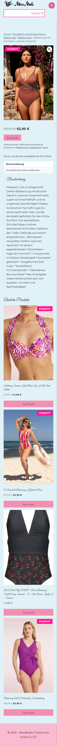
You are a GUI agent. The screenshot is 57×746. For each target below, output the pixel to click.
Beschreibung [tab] (15, 164)
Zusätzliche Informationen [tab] (23, 170)
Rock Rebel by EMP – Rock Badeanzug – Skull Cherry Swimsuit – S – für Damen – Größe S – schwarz (28, 594)
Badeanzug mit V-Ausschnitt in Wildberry (24, 698)
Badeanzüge (22, 147)
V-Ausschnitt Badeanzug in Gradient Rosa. (23, 490)
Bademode (36, 147)
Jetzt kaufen (12, 137)
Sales (45, 147)
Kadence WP (28, 736)
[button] (49, 49)
